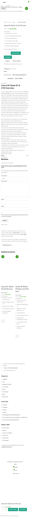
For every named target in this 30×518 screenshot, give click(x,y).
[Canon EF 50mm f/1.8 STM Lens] (8, 261)
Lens (2, 292)
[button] (3, 321)
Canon (5, 292)
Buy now (22, 509)
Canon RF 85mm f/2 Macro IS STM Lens (22, 289)
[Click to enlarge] (4, 5)
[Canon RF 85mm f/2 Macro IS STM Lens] (22, 261)
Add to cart (15, 53)
